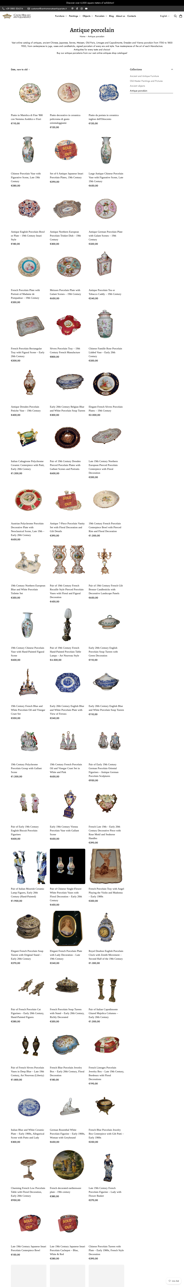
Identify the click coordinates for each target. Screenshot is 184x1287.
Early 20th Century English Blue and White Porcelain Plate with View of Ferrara (67, 710)
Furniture (59, 16)
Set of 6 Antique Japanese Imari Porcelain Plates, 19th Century (66, 175)
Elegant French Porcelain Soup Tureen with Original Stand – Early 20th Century (27, 955)
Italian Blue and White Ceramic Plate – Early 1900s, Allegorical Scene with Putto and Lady (27, 1133)
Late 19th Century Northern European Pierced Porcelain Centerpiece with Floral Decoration (103, 467)
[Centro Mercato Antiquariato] (16, 16)
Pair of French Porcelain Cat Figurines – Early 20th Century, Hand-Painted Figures (27, 1013)
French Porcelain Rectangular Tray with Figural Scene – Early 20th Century (27, 352)
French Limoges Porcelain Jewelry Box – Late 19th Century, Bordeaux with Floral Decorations (106, 1073)
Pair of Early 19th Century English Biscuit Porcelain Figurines (25, 830)
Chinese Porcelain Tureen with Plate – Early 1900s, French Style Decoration (106, 1250)
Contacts (131, 16)
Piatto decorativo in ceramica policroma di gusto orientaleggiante (65, 119)
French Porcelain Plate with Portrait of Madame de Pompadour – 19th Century (25, 294)
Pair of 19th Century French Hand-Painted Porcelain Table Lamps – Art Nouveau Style (65, 651)
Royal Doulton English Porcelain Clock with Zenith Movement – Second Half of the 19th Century (106, 955)
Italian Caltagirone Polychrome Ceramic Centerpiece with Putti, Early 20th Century (27, 465)
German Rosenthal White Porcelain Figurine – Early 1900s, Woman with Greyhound (67, 1133)
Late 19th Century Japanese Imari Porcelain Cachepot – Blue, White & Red (67, 1250)
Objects (86, 16)
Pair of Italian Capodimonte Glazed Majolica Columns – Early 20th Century (103, 1013)
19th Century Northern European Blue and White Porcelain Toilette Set (28, 589)
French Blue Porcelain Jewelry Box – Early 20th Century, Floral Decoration (67, 1071)
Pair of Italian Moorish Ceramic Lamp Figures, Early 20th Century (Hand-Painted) (27, 892)
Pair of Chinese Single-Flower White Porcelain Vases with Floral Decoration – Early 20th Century (66, 894)
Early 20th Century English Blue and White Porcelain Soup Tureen (106, 708)
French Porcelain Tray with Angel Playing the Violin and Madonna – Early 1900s (106, 892)
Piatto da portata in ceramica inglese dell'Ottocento (104, 117)
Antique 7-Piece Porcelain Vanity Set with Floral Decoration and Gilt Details (67, 527)
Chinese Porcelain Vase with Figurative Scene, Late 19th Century (26, 177)
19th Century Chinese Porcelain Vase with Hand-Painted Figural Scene (27, 651)
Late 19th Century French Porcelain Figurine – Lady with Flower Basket (105, 1192)
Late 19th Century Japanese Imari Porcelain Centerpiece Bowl (28, 1248)
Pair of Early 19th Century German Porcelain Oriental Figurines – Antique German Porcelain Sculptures (103, 770)
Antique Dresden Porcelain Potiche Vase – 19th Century (26, 408)
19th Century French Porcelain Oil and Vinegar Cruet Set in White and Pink (66, 768)
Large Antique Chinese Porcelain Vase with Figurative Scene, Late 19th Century (106, 177)
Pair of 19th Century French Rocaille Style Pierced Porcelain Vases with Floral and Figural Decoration (67, 591)
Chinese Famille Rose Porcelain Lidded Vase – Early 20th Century (105, 352)
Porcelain (100, 16)
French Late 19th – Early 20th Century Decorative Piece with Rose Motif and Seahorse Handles (105, 832)
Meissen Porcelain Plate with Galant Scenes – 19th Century (65, 292)
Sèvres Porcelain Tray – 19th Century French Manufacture (65, 350)
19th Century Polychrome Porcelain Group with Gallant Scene (26, 768)
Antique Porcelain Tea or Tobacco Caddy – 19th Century (105, 292)
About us (120, 16)
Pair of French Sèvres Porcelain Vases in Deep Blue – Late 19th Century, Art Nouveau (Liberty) (27, 1071)
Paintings (73, 16)
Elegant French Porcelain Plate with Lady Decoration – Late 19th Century (66, 955)
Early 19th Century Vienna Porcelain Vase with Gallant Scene (64, 830)
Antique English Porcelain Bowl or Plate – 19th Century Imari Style (28, 235)
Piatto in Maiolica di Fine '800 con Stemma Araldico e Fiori (27, 117)
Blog (111, 16)
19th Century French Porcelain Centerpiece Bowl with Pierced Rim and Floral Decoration (105, 527)
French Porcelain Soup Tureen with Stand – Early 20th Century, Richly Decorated (67, 1013)
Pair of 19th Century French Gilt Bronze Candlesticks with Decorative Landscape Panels (106, 589)
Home (82, 36)
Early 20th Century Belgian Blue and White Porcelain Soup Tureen (67, 408)
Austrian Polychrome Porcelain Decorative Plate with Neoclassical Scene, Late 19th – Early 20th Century (27, 529)
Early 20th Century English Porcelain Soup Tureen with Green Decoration (103, 651)
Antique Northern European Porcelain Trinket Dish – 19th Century (65, 235)
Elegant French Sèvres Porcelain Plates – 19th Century (106, 408)
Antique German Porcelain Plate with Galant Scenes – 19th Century (105, 235)
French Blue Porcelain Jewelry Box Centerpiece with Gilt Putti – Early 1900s (106, 1133)
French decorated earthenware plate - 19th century (65, 1190)
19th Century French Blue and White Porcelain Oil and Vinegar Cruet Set (28, 710)
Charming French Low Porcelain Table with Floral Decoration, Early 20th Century (28, 1192)
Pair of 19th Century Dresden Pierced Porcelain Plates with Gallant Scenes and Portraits (65, 465)
